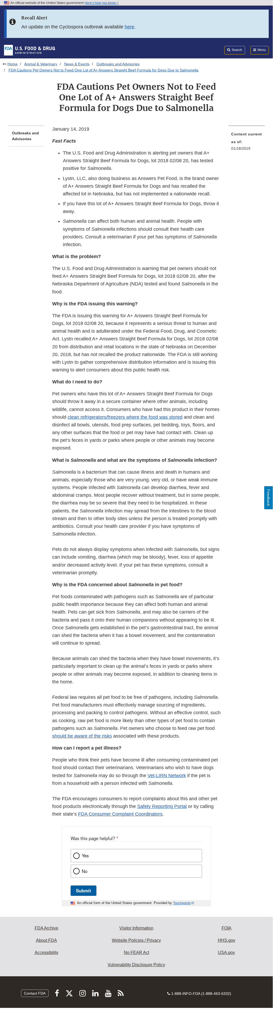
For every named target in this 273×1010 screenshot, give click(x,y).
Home (12, 64)
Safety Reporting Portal (162, 806)
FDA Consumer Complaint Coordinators (120, 814)
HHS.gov (226, 940)
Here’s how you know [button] (101, 3)
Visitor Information (136, 928)
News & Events (76, 64)
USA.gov (226, 952)
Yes (85, 855)
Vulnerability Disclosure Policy (136, 964)
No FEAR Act (136, 952)
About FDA (46, 940)
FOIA (226, 928)
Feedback (268, 497)
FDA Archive (46, 928)
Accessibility (46, 952)
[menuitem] (247, 143)
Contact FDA (35, 993)
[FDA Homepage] (29, 50)
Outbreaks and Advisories (118, 64)
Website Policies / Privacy (136, 940)
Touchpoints (182, 903)
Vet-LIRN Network (167, 775)
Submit (83, 890)
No (84, 871)
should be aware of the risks (82, 736)
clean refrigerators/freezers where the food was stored (125, 417)
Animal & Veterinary (40, 64)
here (129, 26)
